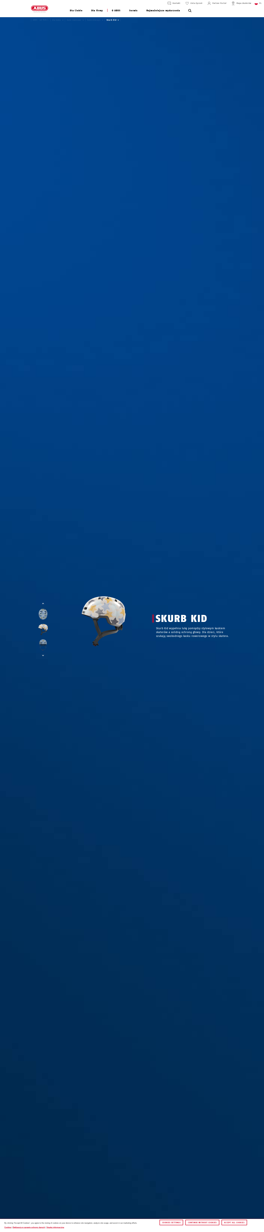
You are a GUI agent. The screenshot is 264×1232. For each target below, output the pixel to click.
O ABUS (116, 10)
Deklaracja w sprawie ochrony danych (29, 1227)
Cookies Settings (171, 1222)
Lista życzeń (196, 3)
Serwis (133, 10)
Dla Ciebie (76, 10)
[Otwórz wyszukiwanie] (190, 12)
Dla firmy (97, 10)
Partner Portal (219, 3)
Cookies (7, 1227)
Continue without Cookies (202, 1222)
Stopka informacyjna (55, 1227)
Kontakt (176, 3)
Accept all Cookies (234, 1222)
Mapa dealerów (244, 3)
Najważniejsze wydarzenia (163, 10)
